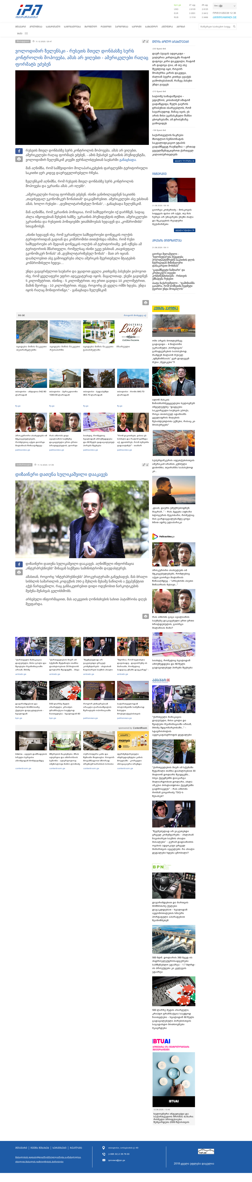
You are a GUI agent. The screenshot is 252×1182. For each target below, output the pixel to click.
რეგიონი (106, 26)
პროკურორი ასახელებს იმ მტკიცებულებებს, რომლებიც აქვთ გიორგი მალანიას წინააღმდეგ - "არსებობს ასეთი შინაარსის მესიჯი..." (31, 443)
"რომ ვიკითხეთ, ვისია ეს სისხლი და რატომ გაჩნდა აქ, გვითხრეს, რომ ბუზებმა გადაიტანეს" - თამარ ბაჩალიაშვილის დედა (133, 442)
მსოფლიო (90, 26)
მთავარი (20, 26)
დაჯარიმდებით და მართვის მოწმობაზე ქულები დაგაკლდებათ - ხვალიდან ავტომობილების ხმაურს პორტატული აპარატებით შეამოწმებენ (30, 713)
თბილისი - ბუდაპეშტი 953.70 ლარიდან (96, 393)
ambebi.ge (20, 674)
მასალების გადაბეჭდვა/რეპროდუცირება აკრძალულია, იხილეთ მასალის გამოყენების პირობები (48, 1159)
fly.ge (17, 406)
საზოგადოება (72, 26)
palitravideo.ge (22, 450)
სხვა (19, 33)
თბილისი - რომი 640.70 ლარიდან (130, 393)
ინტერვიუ (159, 174)
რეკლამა (76, 1148)
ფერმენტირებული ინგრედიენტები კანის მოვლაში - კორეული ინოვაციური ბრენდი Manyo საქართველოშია (131, 761)
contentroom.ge (23, 768)
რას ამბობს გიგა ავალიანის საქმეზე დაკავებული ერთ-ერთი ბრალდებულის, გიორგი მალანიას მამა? (63, 442)
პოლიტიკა (36, 26)
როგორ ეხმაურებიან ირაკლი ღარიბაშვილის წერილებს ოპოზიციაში (97, 707)
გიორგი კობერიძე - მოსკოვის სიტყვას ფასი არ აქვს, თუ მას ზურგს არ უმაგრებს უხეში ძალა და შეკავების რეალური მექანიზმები (173, 217)
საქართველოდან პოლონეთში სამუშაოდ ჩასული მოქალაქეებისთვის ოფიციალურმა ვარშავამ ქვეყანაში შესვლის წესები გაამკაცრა (132, 713)
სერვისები (59, 1148)
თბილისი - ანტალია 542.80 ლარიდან (30, 393)
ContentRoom (140, 728)
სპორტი (136, 26)
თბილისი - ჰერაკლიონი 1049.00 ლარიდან (63, 393)
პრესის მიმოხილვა (167, 240)
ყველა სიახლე (183, 160)
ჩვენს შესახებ (40, 1148)
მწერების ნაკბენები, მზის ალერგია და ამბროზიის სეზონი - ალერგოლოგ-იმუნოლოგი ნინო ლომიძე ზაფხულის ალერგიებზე (64, 761)
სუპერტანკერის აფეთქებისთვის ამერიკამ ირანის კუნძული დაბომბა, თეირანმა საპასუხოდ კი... (173, 466)
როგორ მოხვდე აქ (135, 315)
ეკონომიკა (121, 26)
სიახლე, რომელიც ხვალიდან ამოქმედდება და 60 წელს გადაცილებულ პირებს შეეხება (99, 440)
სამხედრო (151, 26)
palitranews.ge (90, 718)
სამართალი (53, 26)
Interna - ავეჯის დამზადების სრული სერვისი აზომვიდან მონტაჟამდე (31, 757)
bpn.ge (177, 5)
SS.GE (21, 315)
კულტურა (167, 26)
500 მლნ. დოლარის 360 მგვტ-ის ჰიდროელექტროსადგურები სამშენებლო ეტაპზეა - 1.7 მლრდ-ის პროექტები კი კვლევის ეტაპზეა (173, 964)
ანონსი (181, 26)
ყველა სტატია (183, 230)
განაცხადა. (128, 160)
